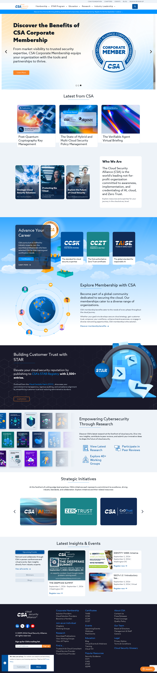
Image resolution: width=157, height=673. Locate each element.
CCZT (87, 621)
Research (60, 633)
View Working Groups (65, 638)
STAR (87, 664)
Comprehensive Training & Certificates (77, 169)
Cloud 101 (89, 649)
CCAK (87, 619)
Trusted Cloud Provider (65, 654)
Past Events (90, 634)
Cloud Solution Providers (66, 616)
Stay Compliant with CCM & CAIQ (50, 169)
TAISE (87, 613)
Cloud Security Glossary (126, 648)
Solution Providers (63, 613)
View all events (21, 569)
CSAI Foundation (95, 1)
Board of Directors (122, 628)
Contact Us (119, 613)
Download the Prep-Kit (26, 57)
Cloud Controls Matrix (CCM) (41, 384)
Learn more (23, 264)
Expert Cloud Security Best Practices (51, 183)
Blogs (30, 580)
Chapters (108, 1)
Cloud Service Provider (65, 651)
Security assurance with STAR (27, 169)
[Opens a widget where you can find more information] (147, 669)
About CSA (119, 610)
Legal (117, 638)
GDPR (87, 666)
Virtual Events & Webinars (96, 644)
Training (41, 259)
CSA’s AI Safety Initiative (23, 176)
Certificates (91, 610)
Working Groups (63, 628)
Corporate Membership (67, 610)
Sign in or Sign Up (137, 1)
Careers (117, 634)
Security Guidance (93, 656)
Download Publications (65, 636)
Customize (21, 667)
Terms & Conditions (122, 644)
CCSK (87, 616)
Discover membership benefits (93, 326)
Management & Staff (123, 631)
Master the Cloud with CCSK (51, 176)
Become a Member (64, 619)
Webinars (30, 575)
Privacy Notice (120, 641)
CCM (87, 659)
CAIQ (87, 661)
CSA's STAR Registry (45, 374)
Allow (38, 667)
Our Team (119, 625)
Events (117, 1)
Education (90, 638)
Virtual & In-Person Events (75, 176)
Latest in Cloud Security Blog (77, 183)
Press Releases (120, 616)
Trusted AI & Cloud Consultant (68, 648)
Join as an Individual (66, 623)
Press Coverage (120, 619)
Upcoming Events (92, 628)
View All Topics (62, 641)
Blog (125, 1)
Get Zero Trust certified (23, 183)
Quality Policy (120, 621)
